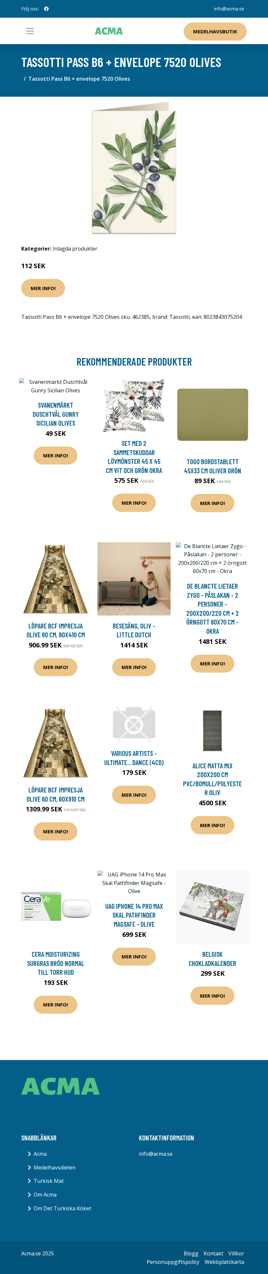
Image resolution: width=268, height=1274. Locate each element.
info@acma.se (229, 9)
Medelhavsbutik (215, 31)
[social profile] (46, 9)
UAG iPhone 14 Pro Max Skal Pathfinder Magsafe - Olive (134, 915)
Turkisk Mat (49, 1180)
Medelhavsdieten (54, 1167)
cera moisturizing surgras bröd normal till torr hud (55, 963)
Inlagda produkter (75, 248)
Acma (40, 1153)
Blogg (191, 1253)
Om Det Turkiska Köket (62, 1208)
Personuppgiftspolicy (173, 1262)
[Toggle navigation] (30, 31)
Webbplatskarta (224, 1262)
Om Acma (45, 1194)
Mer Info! (43, 288)
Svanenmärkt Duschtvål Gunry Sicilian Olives (56, 414)
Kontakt (213, 1253)
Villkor (236, 1253)
